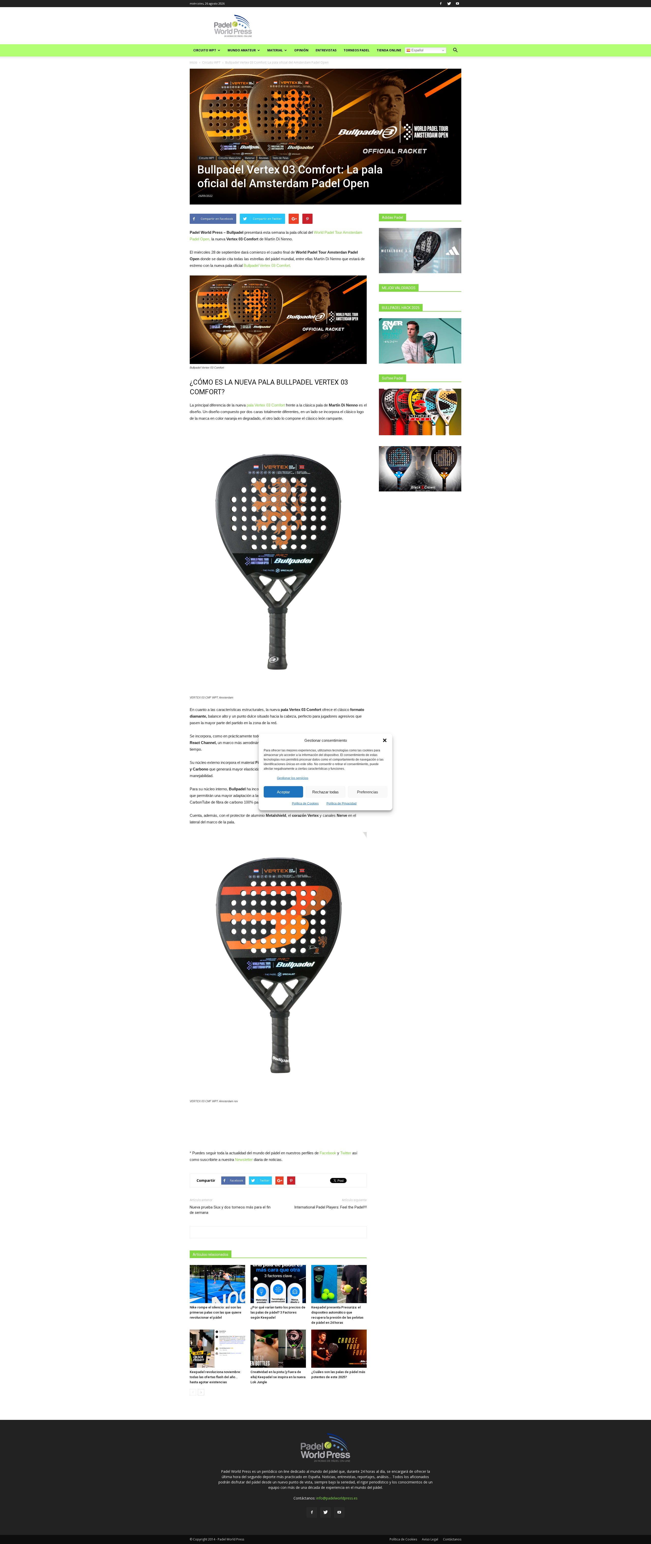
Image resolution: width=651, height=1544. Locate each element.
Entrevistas (326, 50)
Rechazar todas (325, 792)
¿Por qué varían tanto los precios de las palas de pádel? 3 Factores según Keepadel (277, 1312)
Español (416, 50)
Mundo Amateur (242, 50)
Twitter (345, 1153)
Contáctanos (452, 1539)
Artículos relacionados (210, 1254)
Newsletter (244, 1159)
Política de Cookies (305, 803)
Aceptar (283, 792)
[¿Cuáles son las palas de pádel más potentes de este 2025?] (339, 1349)
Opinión (301, 50)
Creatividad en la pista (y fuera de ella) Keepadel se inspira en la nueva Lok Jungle (277, 1377)
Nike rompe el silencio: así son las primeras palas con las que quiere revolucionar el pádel (215, 1312)
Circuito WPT (204, 50)
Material (275, 50)
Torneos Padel (356, 50)
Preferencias (367, 792)
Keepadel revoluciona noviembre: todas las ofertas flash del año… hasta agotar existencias (215, 1377)
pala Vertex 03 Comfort (266, 405)
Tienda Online (389, 50)
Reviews (263, 158)
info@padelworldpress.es (337, 1498)
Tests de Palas (280, 158)
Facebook (328, 1153)
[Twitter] (449, 3)
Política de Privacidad (342, 803)
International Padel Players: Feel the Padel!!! (330, 1207)
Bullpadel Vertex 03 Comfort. (267, 265)
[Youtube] (457, 3)
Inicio (193, 62)
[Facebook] (441, 3)
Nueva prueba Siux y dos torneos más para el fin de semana (230, 1210)
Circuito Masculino (229, 158)
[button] (384, 740)
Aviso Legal (430, 1539)
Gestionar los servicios (292, 778)
